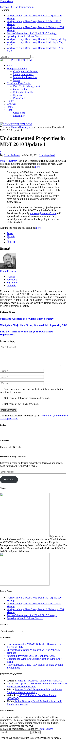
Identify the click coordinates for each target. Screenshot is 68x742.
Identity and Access (23, 74)
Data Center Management (26, 86)
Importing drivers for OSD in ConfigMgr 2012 (31, 655)
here (37, 166)
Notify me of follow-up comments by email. (27, 398)
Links (10, 106)
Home (10, 65)
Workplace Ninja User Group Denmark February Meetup (36, 39)
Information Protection (25, 77)
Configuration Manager (25, 71)
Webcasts (11, 104)
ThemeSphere (45, 728)
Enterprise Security (23, 92)
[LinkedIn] (37, 434)
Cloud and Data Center (19, 83)
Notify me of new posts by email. (21, 403)
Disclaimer (18, 115)
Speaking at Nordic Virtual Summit (25, 36)
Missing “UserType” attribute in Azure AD (40, 680)
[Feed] (46, 434)
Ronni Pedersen (12, 155)
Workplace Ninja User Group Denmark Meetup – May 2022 (34, 325)
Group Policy (20, 89)
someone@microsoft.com (43, 213)
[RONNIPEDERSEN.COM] (16, 60)
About (10, 109)
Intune (16, 80)
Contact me (19, 112)
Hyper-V (18, 95)
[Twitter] (28, 434)
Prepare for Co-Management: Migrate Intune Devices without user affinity (34, 691)
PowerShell (19, 98)
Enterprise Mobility (17, 68)
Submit (36, 732)
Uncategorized (47, 155)
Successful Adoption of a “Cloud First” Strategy (32, 33)
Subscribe (9, 479)
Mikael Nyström (8, 160)
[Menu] (1, 122)
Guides (10, 101)
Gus (9, 683)
